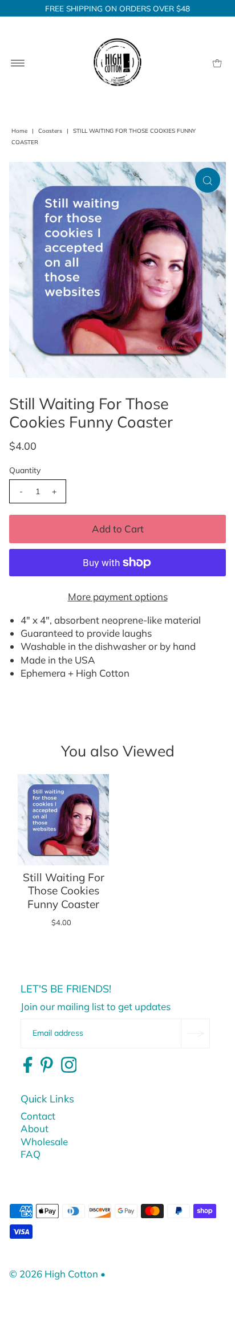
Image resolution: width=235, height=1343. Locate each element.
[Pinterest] (46, 1065)
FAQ (30, 1154)
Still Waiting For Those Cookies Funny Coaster (63, 890)
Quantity (24, 470)
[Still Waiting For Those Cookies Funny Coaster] (63, 819)
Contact (38, 1116)
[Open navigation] (18, 62)
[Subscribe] (195, 1033)
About (34, 1128)
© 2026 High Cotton (53, 1274)
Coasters (50, 131)
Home (19, 131)
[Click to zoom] (207, 180)
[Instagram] (69, 1065)
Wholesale (44, 1141)
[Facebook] (27, 1065)
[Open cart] (217, 62)
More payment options (118, 597)
